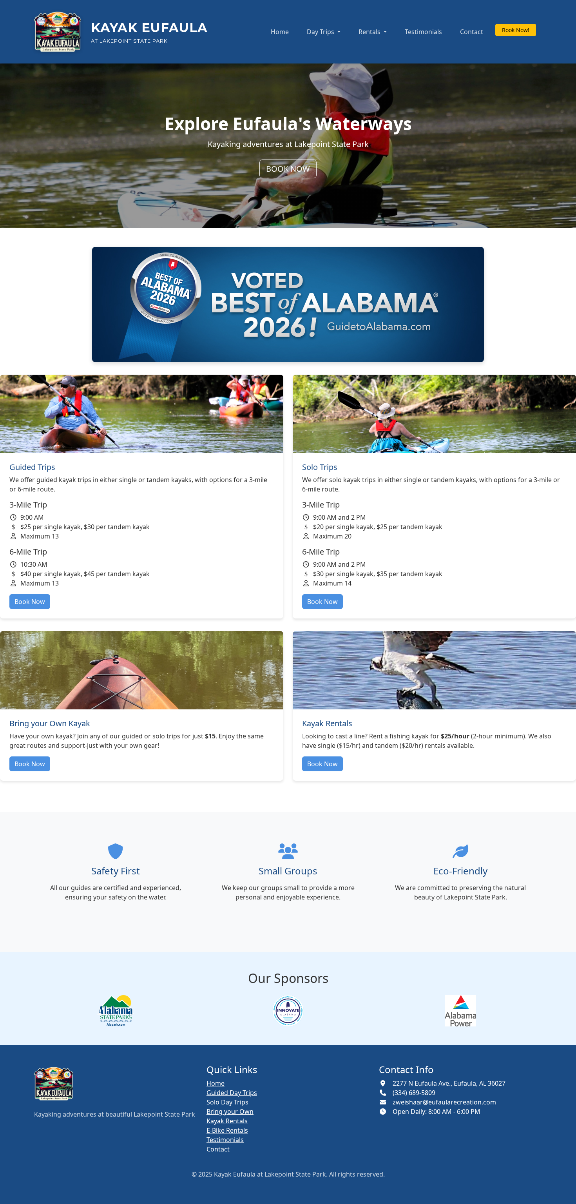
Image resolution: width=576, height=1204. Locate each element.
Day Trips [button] (321, 31)
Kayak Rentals (227, 1121)
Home (280, 31)
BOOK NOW (288, 168)
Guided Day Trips (231, 1092)
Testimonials (423, 31)
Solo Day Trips (227, 1102)
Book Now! (515, 30)
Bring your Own (230, 1111)
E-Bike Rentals (227, 1130)
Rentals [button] (370, 31)
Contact (471, 31)
